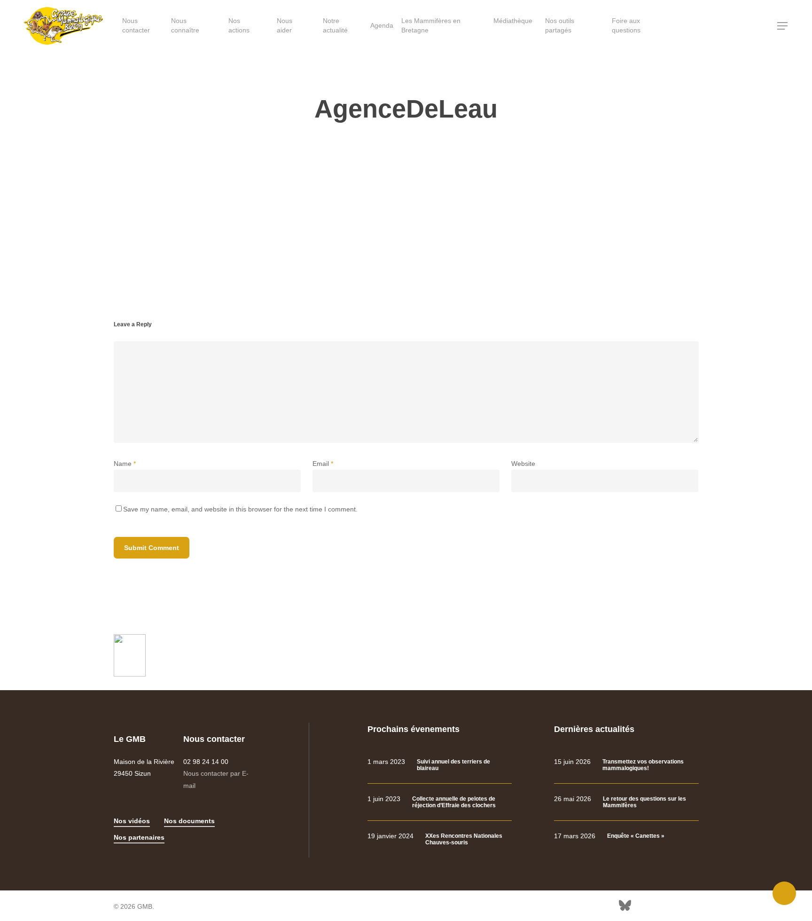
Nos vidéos (132, 821)
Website (523, 463)
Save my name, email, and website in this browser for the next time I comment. (240, 509)
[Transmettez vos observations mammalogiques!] (626, 765)
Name (125, 463)
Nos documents (189, 821)
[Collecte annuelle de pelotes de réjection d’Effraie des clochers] (439, 802)
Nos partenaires (139, 837)
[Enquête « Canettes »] (626, 836)
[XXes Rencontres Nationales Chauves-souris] (439, 839)
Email (322, 463)
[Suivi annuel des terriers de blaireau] (439, 765)
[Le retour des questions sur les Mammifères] (626, 802)
